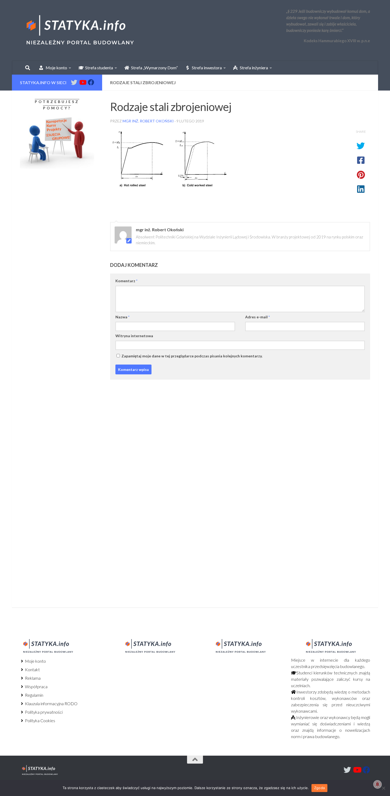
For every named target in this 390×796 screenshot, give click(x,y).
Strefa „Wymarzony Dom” (153, 67)
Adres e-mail (257, 317)
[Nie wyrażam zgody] (383, 788)
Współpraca (35, 686)
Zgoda (319, 788)
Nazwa (122, 317)
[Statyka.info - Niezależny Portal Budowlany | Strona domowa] (79, 30)
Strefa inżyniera (252, 67)
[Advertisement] (53, 217)
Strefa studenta (98, 67)
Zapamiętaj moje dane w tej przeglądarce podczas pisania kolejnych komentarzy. (192, 356)
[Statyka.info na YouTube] (82, 82)
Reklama (32, 678)
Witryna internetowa (134, 335)
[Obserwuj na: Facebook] (91, 82)
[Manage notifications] (377, 784)
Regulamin (33, 694)
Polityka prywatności (43, 711)
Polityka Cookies (39, 720)
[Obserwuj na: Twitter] (74, 82)
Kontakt (32, 669)
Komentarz (126, 281)
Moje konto (35, 661)
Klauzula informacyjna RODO (50, 703)
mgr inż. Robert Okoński (148, 121)
